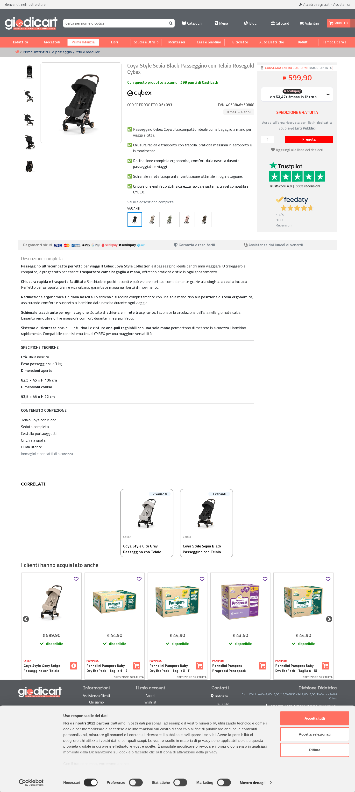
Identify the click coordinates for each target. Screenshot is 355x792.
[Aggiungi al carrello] (136, 665)
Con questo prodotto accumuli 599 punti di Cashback (172, 82)
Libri (114, 42)
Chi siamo (96, 702)
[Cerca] (170, 23)
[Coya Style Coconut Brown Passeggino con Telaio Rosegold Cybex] (204, 219)
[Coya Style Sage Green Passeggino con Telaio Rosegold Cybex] (169, 219)
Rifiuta (314, 750)
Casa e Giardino (209, 42)
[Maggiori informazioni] (73, 665)
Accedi (316, 4)
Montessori (177, 42)
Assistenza (341, 4)
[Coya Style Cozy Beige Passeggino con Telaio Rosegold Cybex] (152, 219)
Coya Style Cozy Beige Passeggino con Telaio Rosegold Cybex (41, 668)
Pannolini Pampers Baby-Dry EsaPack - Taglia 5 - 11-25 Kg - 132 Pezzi (170, 668)
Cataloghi (194, 23)
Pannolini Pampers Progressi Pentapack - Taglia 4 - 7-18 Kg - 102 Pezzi (230, 668)
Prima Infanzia (83, 42)
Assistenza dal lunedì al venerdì (275, 245)
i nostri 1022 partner (91, 723)
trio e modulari (88, 52)
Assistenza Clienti (96, 695)
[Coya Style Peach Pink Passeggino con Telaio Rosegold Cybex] (187, 219)
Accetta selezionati (315, 734)
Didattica (20, 42)
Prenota (309, 139)
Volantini (311, 23)
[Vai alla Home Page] (17, 52)
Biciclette (240, 42)
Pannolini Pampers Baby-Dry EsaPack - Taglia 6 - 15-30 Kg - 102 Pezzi (297, 668)
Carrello (340, 23)
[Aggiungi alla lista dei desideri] (76, 579)
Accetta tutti (315, 718)
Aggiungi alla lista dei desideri (299, 150)
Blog (252, 23)
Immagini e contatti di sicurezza (47, 454)
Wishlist (150, 702)
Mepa (223, 23)
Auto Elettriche (271, 42)
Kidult (303, 42)
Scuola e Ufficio (146, 42)
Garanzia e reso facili (196, 245)
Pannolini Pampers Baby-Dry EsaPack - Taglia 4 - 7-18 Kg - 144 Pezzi (107, 668)
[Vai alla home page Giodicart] (31, 23)
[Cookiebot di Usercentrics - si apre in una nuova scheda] (31, 782)
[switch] (136, 782)
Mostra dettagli (253, 782)
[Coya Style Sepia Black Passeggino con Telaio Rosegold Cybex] (135, 219)
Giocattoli (52, 42)
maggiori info (320, 67)
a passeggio (62, 52)
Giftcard (282, 23)
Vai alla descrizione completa (150, 202)
